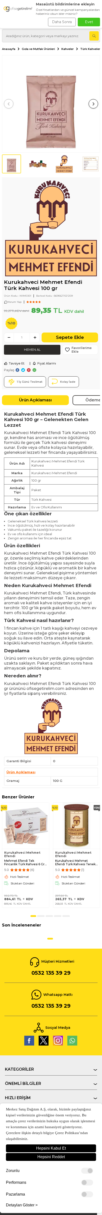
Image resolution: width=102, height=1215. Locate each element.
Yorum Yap (15, 302)
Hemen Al (32, 349)
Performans (16, 1183)
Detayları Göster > (22, 1205)
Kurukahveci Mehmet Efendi (22, 854)
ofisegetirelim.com (45, 688)
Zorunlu (13, 1171)
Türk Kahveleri (90, 49)
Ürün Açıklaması (35, 400)
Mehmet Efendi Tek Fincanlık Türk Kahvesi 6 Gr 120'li (24, 862)
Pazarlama (15, 1194)
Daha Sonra (62, 22)
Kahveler (67, 49)
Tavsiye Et (17, 363)
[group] (51, 103)
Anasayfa (8, 49)
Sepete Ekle (70, 337)
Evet (89, 22)
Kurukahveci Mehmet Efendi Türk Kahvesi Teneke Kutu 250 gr (76, 862)
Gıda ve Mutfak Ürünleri (38, 49)
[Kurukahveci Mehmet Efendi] (51, 229)
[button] (8, 103)
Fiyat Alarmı (46, 363)
